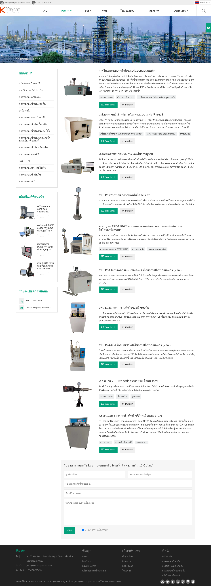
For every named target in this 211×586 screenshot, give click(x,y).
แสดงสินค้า (127, 566)
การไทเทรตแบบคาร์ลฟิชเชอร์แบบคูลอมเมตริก (127, 70)
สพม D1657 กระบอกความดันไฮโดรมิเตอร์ (124, 195)
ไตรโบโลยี (24, 161)
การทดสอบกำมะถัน (29, 97)
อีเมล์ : (19, 566)
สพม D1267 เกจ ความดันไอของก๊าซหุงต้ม (124, 307)
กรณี (104, 11)
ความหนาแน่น (138, 249)
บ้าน (45, 11)
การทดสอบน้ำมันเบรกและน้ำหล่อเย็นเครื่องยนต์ (35, 139)
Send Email (108, 104)
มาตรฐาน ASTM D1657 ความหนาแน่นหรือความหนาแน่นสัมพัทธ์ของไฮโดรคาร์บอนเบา (140, 228)
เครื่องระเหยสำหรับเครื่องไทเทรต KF (161, 134)
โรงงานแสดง (127, 11)
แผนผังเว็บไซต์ (89, 566)
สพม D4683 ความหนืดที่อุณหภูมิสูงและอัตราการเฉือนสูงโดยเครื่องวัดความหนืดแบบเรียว (45, 266)
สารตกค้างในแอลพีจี (123, 442)
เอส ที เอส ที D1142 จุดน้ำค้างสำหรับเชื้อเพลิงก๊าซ (128, 381)
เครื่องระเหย (185, 134)
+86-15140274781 (44, 3)
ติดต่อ (20, 551)
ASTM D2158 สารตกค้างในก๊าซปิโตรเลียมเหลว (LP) (130, 415)
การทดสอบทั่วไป (28, 181)
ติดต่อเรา (154, 11)
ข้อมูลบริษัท (127, 556)
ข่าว (87, 11)
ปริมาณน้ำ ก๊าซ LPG (125, 97)
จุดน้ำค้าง (136, 397)
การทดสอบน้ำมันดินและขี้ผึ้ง (34, 131)
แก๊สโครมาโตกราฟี (29, 83)
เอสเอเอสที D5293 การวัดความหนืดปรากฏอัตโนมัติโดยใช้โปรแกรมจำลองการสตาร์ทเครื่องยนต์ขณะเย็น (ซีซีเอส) (45, 228)
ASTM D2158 (105, 442)
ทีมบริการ (86, 561)
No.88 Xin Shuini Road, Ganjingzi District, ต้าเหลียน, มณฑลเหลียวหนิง (51, 558)
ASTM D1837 (141, 442)
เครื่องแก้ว (24, 110)
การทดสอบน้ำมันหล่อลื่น (32, 104)
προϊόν (64, 11)
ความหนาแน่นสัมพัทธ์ (157, 249)
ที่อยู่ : (18, 556)
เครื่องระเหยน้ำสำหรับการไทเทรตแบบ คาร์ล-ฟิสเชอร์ (131, 114)
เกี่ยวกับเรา (180, 11)
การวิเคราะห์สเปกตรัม (31, 90)
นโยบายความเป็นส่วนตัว (94, 571)
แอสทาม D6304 (106, 97)
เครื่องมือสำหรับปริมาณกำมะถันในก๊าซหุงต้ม (126, 154)
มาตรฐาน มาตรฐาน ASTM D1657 (114, 249)
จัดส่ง (84, 556)
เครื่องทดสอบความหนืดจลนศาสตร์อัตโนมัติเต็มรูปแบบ (44, 209)
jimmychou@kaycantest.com (17, 3)
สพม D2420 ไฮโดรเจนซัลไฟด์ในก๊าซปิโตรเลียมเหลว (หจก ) (135, 345)
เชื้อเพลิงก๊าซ (122, 397)
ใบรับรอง (126, 571)
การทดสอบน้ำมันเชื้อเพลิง (33, 124)
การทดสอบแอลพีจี (29, 154)
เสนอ (69, 530)
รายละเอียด (127, 105)
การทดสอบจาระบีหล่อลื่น (32, 117)
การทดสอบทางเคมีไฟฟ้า (32, 168)
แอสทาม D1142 (106, 397)
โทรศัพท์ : (20, 570)
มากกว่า (43, 217)
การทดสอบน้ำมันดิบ (30, 174)
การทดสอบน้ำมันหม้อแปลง (34, 147)
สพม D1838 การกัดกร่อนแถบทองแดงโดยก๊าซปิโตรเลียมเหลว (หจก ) (140, 270)
